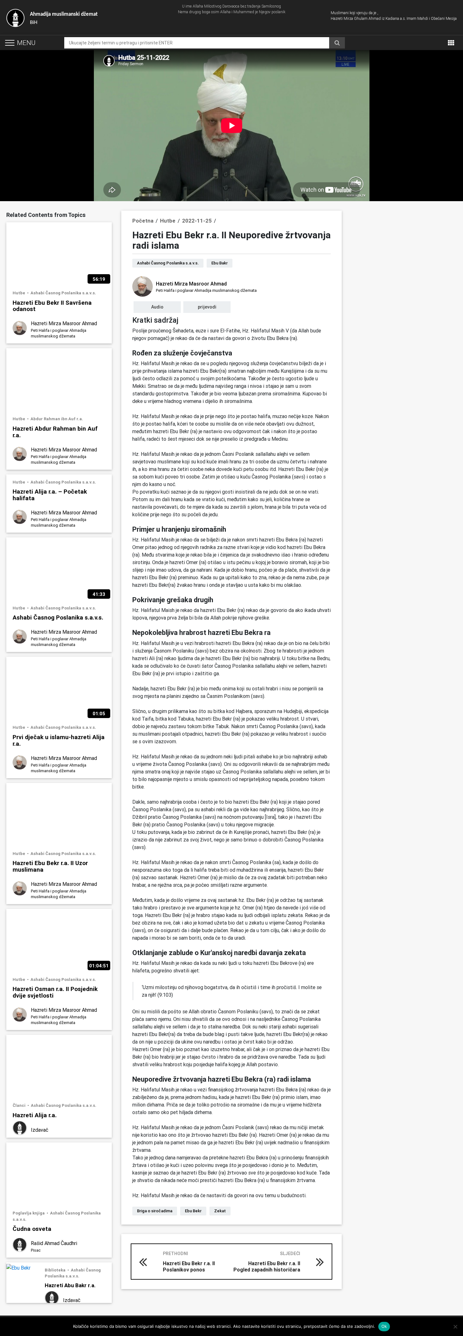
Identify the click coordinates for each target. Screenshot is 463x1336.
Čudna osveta (32, 1228)
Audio (157, 307)
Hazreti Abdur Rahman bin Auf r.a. (55, 432)
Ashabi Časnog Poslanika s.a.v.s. (63, 293)
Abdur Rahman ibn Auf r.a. (57, 419)
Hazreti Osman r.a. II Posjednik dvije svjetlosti (55, 992)
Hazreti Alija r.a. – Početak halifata (50, 494)
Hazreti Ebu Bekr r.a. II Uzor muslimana (50, 866)
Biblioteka (55, 1270)
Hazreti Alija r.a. (35, 1114)
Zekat (220, 1211)
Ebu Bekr (193, 1211)
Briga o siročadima (154, 1211)
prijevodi (207, 307)
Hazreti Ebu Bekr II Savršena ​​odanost (53, 306)
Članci (19, 1105)
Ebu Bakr (219, 263)
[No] (455, 1326)
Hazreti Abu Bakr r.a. (70, 1285)
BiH (64, 18)
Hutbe (19, 293)
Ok (384, 1326)
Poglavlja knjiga (29, 1213)
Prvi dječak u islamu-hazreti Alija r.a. (59, 740)
